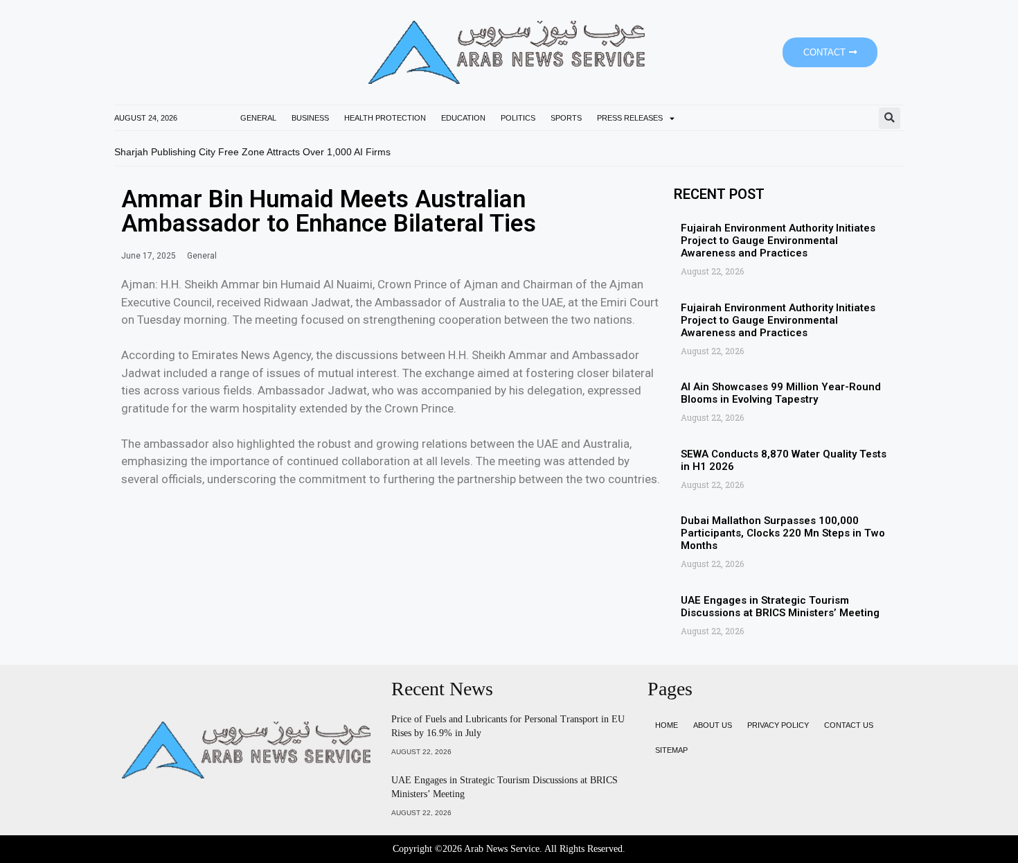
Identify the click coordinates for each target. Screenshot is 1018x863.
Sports (566, 118)
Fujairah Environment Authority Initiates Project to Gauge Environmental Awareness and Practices (778, 240)
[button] (889, 118)
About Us (712, 725)
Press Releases (630, 118)
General (258, 118)
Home (666, 725)
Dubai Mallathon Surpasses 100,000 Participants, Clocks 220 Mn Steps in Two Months (783, 533)
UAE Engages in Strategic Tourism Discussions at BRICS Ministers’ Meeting (780, 606)
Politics (518, 118)
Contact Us (848, 725)
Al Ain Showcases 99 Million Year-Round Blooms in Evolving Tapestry (781, 393)
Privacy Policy (778, 725)
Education (463, 118)
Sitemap (671, 750)
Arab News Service (501, 849)
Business (310, 118)
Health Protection (385, 118)
